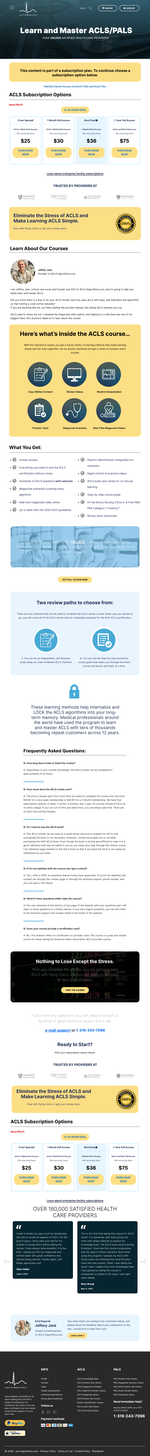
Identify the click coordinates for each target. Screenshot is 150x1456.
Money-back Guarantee (102, 515)
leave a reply (77, 1336)
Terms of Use (65, 1451)
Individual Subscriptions (52, 1394)
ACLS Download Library (88, 1410)
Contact (44, 1382)
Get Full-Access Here (75, 579)
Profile (44, 1379)
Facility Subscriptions (50, 1390)
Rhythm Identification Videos (90, 1402)
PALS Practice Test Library (125, 1379)
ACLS (81, 1369)
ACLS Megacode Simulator (89, 1386)
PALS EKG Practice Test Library (128, 1386)
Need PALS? (16, 104)
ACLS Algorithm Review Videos (91, 1390)
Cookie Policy (82, 1451)
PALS (117, 1369)
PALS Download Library (124, 1394)
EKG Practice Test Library (88, 1398)
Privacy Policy (48, 1451)
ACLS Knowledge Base (87, 1379)
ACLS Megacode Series (88, 1394)
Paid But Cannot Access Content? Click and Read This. (75, 86)
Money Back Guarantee (52, 1398)
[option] (43, 1257)
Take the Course (75, 990)
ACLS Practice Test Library (89, 1382)
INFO (44, 1369)
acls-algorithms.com (27, 1451)
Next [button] (141, 1263)
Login (43, 1386)
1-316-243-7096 (90, 1030)
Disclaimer (98, 1451)
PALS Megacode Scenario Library (129, 1382)
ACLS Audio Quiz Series (88, 1406)
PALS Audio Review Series (125, 1390)
